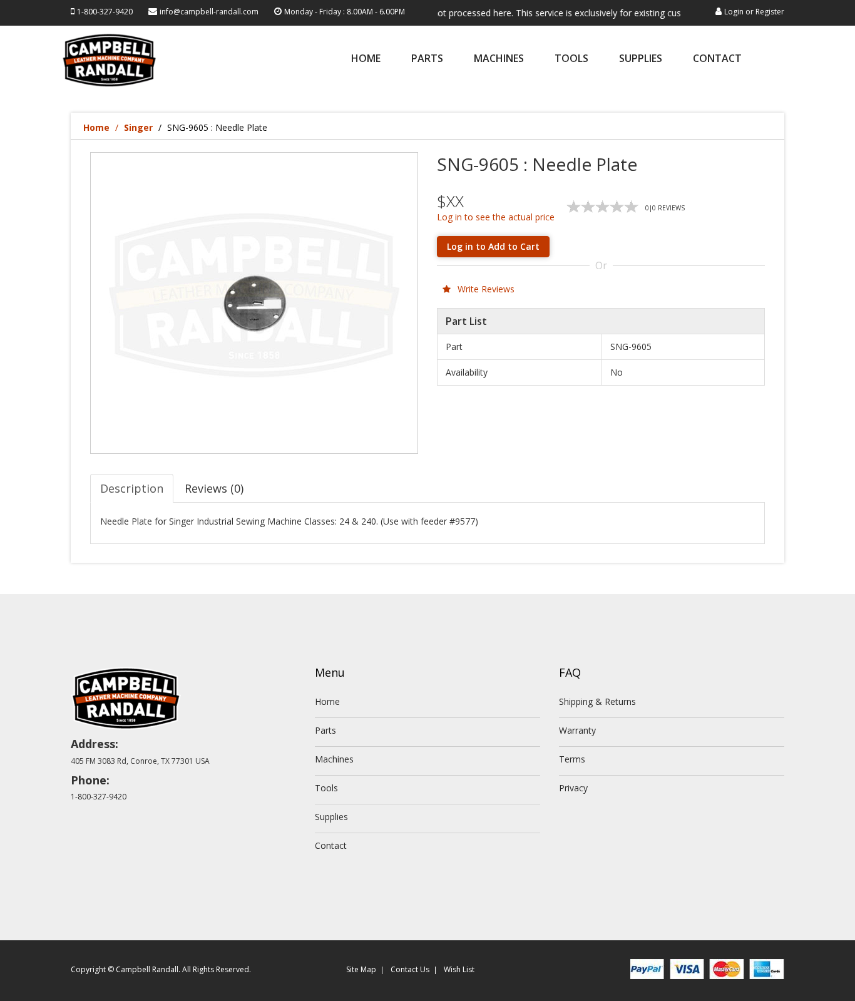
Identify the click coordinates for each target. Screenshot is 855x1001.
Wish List (459, 969)
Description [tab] (131, 488)
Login (734, 11)
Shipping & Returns (597, 701)
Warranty (577, 730)
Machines (499, 59)
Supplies (640, 59)
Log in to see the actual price (496, 217)
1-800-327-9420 (105, 11)
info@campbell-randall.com (209, 11)
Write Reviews (485, 289)
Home (366, 59)
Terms (572, 759)
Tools (571, 59)
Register (769, 11)
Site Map (361, 969)
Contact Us (410, 969)
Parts (427, 59)
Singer (138, 127)
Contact (717, 59)
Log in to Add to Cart (493, 246)
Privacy (573, 788)
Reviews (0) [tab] (214, 488)
